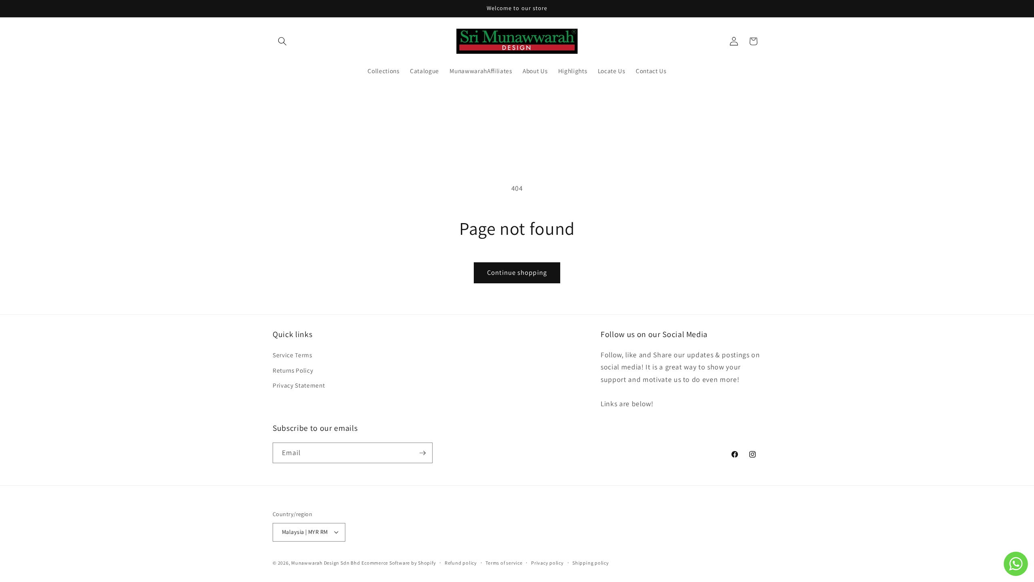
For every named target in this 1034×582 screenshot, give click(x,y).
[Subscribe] (422, 453)
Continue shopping (517, 272)
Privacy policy (547, 563)
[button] (282, 41)
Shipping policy (590, 563)
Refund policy (461, 563)
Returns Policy (293, 370)
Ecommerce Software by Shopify (398, 563)
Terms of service (503, 563)
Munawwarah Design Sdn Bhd (325, 563)
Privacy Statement (299, 385)
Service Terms (292, 354)
